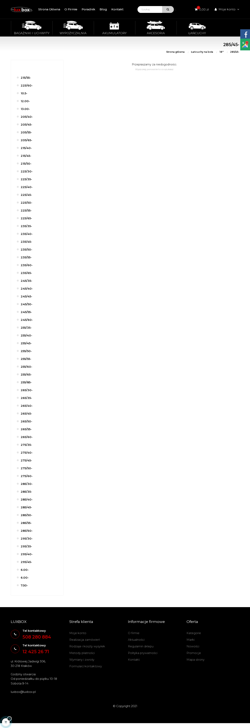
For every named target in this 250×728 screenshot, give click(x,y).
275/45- (26, 460)
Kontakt (134, 659)
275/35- (26, 445)
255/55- (26, 359)
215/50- (26, 163)
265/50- (26, 421)
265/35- (26, 398)
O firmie (133, 633)
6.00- (25, 570)
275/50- (26, 468)
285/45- (26, 507)
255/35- (26, 327)
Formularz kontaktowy (85, 666)
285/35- (26, 491)
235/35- (26, 226)
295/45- (26, 562)
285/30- (27, 484)
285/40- (27, 499)
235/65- (26, 273)
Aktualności (136, 639)
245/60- (27, 320)
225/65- (26, 218)
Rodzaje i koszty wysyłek (87, 646)
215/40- (26, 148)
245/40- (27, 288)
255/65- (26, 374)
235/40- (27, 234)
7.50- (24, 585)
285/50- (26, 515)
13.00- (25, 109)
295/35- (26, 546)
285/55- (26, 523)
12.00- (25, 101)
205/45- (26, 124)
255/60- (26, 366)
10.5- (24, 93)
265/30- (27, 390)
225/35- (26, 179)
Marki (191, 639)
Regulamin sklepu (141, 646)
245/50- (26, 304)
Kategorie (194, 633)
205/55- (26, 132)
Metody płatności (82, 653)
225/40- (27, 187)
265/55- (26, 429)
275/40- (27, 452)
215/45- (26, 156)
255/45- (26, 343)
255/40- (26, 335)
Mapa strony (195, 659)
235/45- (26, 242)
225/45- (26, 195)
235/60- (27, 265)
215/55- (26, 77)
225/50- (26, 202)
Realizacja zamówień (84, 639)
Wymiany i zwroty (81, 659)
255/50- (26, 351)
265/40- (27, 406)
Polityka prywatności (142, 653)
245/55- (26, 312)
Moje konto (77, 633)
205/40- (27, 117)
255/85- (26, 382)
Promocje (194, 653)
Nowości (193, 646)
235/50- (26, 249)
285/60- (27, 531)
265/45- (26, 413)
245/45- (26, 296)
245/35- (26, 281)
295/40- (27, 554)
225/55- (26, 210)
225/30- (27, 171)
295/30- (27, 538)
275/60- (27, 476)
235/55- (26, 257)
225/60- (27, 85)
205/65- (26, 140)
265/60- (27, 437)
